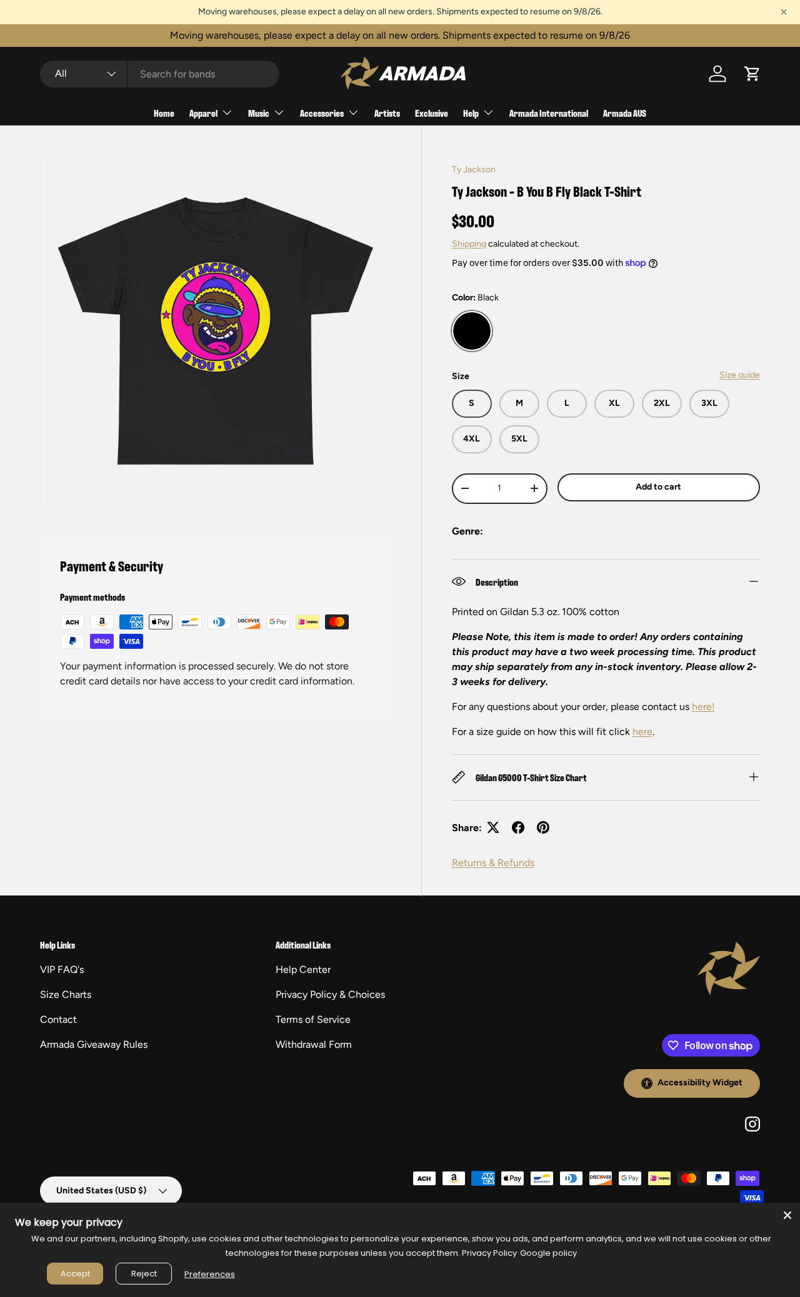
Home (164, 112)
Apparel (203, 112)
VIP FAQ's (62, 969)
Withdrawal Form (314, 1044)
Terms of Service (313, 1019)
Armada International (548, 112)
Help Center (303, 969)
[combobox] (159, 74)
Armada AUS (624, 112)
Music (258, 112)
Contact (58, 1019)
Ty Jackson (474, 169)
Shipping (469, 243)
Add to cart (658, 486)
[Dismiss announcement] (783, 12)
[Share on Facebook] (518, 827)
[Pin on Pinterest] (543, 827)
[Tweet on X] (493, 827)
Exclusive (431, 112)
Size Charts (65, 994)
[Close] (787, 1215)
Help (471, 112)
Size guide (739, 375)
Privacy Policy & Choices (330, 994)
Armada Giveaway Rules (94, 1044)
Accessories (322, 112)
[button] (752, 73)
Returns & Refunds (493, 862)
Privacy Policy (489, 1253)
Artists (387, 112)
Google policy (548, 1253)
